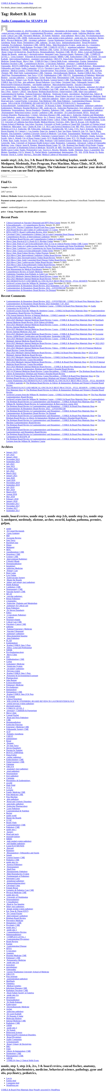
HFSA (86, 112)
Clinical (18, 145)
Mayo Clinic (80, 35)
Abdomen (79, 150)
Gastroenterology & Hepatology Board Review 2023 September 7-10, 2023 (37, 286)
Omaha (92, 136)
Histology (56, 35)
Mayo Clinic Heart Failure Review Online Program (27, 253)
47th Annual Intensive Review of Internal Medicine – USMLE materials (36, 315)
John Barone (32, 91)
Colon (70, 129)
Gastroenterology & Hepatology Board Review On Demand (31, 290)
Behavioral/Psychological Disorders (16, 84)
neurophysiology (47, 70)
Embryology (87, 80)
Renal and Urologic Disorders (18, 801)
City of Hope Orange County (34, 138)
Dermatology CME (31, 42)
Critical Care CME (14, 35)
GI (16, 131)
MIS (60, 147)
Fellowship (35, 129)
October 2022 (12, 469)
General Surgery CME (59, 80)
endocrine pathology (50, 98)
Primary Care (21, 80)
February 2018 (12, 499)
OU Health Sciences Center (87, 138)
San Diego (67, 131)
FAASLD (74, 136)
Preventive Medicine (31, 35)
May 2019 (10, 490)
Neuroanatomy (7, 112)
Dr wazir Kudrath (13, 1014)
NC (59, 145)
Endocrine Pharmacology (67, 108)
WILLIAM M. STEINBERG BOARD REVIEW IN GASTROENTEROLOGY (42, 103)
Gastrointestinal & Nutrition (12, 94)
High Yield (18, 73)
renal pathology (67, 35)
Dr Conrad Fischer (58, 87)
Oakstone (48, 73)
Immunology (92, 61)
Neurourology (15, 49)
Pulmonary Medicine (92, 96)
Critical (57, 119)
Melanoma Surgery (75, 119)
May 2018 (10, 497)
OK (64, 145)
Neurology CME (63, 52)
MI (29, 129)
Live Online (56, 82)
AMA (67, 122)
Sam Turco (32, 75)
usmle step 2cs (82, 45)
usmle (74, 33)
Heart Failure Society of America (68, 96)
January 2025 (11, 452)
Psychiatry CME (40, 47)
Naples (22, 150)
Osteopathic (6, 66)
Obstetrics (46, 110)
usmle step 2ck (80, 38)
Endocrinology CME (78, 56)
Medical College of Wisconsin (54, 154)
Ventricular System (60, 94)
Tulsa (13, 143)
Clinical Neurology (73, 68)
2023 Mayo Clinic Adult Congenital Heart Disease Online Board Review (36, 260)
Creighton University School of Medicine (39, 133)
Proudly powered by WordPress (47, 1090)
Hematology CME (19, 98)
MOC (3, 40)
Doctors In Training (84, 77)
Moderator (85, 133)
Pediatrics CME (92, 31)
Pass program (60, 70)
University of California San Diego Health (22, 122)
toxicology (50, 31)
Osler (83, 31)
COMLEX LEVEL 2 (57, 47)
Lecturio (70, 70)
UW (67, 136)
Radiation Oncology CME (12, 63)
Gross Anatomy (17, 56)
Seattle (71, 150)
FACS (21, 152)
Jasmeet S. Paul (55, 131)
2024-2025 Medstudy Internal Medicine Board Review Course (32, 276)
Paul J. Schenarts (87, 129)
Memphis (63, 150)
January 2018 (11, 501)
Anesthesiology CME (26, 105)
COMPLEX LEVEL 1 (16, 937)
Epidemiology (7, 108)
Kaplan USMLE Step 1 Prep (89, 73)
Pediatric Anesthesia (14, 734)
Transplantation (74, 133)
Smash (33, 87)
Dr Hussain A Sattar (52, 105)
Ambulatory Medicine (15, 664)
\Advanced (81, 143)
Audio (16, 140)
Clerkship (5, 45)
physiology (58, 112)
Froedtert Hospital (91, 119)
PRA (82, 126)
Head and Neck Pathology (17, 717)
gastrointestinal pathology (92, 110)
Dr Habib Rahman (46, 96)
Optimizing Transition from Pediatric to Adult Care (27, 274)
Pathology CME (57, 110)
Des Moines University (72, 147)
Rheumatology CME (66, 77)
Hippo (19, 42)
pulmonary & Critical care (17, 606)
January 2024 (11, 457)
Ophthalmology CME (53, 75)
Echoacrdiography (8, 105)
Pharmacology (24, 115)
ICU (73, 138)
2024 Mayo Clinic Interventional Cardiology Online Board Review (34, 255)
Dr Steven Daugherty (69, 49)
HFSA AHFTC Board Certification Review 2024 (26, 232)
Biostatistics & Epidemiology (67, 31)
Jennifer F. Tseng (98, 133)
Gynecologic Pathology (55, 63)
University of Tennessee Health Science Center (35, 143)
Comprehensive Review (34, 63)
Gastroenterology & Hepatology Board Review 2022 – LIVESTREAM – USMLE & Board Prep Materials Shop (53, 301)
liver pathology (85, 108)
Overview (60, 122)
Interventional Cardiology (89, 49)
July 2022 (10, 471)
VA (86, 131)
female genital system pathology (19, 909)
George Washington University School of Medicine (68, 40)
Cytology (34, 115)
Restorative (60, 143)
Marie (85, 147)
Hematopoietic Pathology (73, 105)
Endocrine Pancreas (79, 89)
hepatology (92, 38)
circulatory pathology (37, 40)
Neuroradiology (18, 110)
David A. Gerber (16, 154)
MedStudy (25, 89)
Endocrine (22, 129)
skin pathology (28, 82)
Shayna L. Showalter (32, 154)
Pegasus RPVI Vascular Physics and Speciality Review (29, 267)
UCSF (40, 75)
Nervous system (13, 671)
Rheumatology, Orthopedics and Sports (22, 853)
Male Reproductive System (63, 45)
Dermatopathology (18, 75)
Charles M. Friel (34, 126)
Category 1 (22, 131)
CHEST (23, 91)
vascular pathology (17, 77)
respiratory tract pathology (42, 59)
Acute (102, 119)
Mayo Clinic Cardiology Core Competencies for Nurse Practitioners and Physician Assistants (44, 248)
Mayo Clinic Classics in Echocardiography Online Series (29, 251)
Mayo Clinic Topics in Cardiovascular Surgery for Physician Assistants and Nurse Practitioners (45, 246)
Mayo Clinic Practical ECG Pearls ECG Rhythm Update (29, 241)
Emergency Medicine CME (40, 49)
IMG (9, 98)
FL (33, 152)
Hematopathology (47, 52)
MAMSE (74, 117)
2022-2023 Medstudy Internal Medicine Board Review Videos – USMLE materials (40, 348)
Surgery (15, 91)
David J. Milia (38, 140)
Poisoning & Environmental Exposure (41, 56)
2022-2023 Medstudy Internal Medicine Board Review (29, 279)
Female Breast (16, 61)
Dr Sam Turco (54, 42)
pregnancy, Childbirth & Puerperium (81, 63)
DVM (85, 152)
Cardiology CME (46, 112)
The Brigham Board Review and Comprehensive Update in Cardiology (35, 239)
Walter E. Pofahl (8, 136)
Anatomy (39, 105)
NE (29, 140)
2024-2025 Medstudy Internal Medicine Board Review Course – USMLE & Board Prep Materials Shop (49, 320)
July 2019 (10, 487)
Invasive (23, 140)
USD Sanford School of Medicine (68, 140)
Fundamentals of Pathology (83, 75)
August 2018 (11, 494)
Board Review (33, 52)
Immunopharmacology (71, 42)
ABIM (24, 38)
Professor (48, 140)
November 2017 (13, 506)
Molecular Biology (14, 1018)
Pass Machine (75, 80)
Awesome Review (12, 89)
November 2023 (13, 459)
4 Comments (72, 154)
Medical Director (48, 122)
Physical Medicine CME (17, 40)
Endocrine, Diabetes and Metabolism (87, 115)
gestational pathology (76, 47)
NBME (25, 49)
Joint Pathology (84, 66)
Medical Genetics (17, 70)
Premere (4, 73)
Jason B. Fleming (29, 145)
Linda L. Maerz (62, 117)
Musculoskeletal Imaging (62, 84)
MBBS (60, 56)
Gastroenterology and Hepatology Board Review (26, 432)
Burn (11, 140)
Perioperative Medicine (16, 960)
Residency (20, 136)
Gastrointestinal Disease (81, 101)
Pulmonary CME (82, 54)
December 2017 (12, 504)
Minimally (83, 136)
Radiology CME (82, 70)
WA (80, 152)
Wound (28, 152)
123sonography (23, 87)
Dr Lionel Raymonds (73, 112)
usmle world (11, 815)
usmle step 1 (65, 89)
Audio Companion (29, 68)
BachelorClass (87, 94)
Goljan (56, 49)
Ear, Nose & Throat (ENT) (66, 66)
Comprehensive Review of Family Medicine (24, 272)
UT (2, 122)
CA (43, 126)
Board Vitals (51, 77)
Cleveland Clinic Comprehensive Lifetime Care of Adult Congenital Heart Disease (40, 234)
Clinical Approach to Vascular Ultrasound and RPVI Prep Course (33, 223)
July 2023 (10, 464)
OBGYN (67, 75)
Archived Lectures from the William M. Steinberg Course (30, 283)
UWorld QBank (32, 70)
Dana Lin (44, 131)
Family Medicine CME (39, 66)
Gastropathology (98, 399)
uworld (35, 112)
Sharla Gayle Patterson (92, 140)
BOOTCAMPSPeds (20, 66)
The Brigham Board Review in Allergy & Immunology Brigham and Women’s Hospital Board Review (56, 368)
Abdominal (45, 129)
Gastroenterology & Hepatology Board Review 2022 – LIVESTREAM (36, 288)
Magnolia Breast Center (47, 145)
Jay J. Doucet (49, 117)
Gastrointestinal (54, 152)
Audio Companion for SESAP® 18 (24, 21)
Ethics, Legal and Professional (90, 52)
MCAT (73, 52)
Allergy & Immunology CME (18, 1051)
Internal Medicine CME (11, 38)
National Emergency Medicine (38, 94)
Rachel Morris (41, 152)
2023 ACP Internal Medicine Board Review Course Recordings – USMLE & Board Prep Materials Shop (49, 376)
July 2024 (10, 455)
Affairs (64, 119)
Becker (100, 38)
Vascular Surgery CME (27, 96)
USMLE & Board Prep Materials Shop (17, 3)
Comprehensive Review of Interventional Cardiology (28, 237)
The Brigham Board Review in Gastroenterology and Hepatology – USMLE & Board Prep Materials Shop (50, 402)
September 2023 (13, 462)
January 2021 (11, 476)
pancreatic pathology (62, 33)
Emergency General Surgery (53, 136)
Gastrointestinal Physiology (41, 33)
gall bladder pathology (41, 84)
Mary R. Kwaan (77, 122)
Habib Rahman (26, 47)
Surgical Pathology (97, 98)
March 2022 (11, 473)
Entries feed (11, 1081)
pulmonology (73, 61)
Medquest (18, 108)
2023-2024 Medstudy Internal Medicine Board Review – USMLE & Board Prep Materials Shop (46, 362)
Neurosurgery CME (82, 59)
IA (96, 152)
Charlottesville (57, 129)
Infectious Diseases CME (49, 115)
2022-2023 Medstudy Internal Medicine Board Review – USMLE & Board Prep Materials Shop (46, 353)
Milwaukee (16, 126)
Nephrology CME (30, 45)
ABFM (42, 45)
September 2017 (13, 511)
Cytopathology (32, 77)
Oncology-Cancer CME (54, 68)
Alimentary (31, 117)
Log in (9, 1078)
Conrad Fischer (20, 101)
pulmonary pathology (94, 105)
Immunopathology (8, 87)
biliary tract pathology (88, 91)
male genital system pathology (60, 38)
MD (11, 73)
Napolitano (12, 152)
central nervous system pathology (15, 33)
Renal (13, 42)
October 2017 (12, 508)
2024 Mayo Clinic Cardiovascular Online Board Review (29, 262)
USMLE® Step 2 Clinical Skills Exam (50, 61)
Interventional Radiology (19, 59)
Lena (12, 145)
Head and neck (7, 101)
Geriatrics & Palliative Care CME (45, 89)
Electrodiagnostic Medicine (64, 73)
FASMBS (36, 136)
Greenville (5, 143)
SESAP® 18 (51, 147)
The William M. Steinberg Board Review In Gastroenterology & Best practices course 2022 (53, 403)
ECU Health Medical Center (59, 138)
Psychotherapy (16, 45)
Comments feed (12, 1083)
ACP (52, 66)
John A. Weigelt (14, 138)
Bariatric (4, 133)
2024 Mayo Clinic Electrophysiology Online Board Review (30, 258)
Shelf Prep (5, 75)
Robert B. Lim (78, 131)
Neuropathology (83, 103)
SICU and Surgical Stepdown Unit (60, 126)
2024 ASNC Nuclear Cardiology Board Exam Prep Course (30, 227)
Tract (24, 126)
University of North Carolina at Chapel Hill (62, 124)
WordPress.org (12, 1085)
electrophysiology (36, 54)
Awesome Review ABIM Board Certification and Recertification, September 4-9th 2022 (54, 335)
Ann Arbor (29, 124)
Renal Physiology (89, 42)
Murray (40, 117)
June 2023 (10, 466)
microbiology (74, 94)
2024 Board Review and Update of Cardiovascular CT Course (32, 230)
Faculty (4, 138)
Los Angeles (33, 131)
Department (93, 147)
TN (76, 152)
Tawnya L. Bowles (50, 150)
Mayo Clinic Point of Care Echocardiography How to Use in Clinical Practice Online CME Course (47, 244)
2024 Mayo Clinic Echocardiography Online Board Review (31, 265)
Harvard (98, 70)
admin (10, 31)
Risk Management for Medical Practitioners (24, 269)
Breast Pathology (43, 82)
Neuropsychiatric (67, 54)
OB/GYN (58, 59)
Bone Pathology (63, 101)
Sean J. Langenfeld (92, 150)
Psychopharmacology (95, 35)
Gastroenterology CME (33, 73)
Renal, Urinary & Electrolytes (13, 52)
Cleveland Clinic (69, 82)
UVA (76, 129)
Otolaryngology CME (68, 91)
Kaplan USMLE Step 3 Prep (18, 645)
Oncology (39, 124)
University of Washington (17, 897)
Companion (71, 143)
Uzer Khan (62, 133)
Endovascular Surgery (37, 38)
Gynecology (33, 101)
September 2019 (13, 485)
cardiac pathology (72, 110)
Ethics (48, 45)
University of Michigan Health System (37, 119)
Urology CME (43, 87)
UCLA (41, 68)
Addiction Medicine (86, 33)
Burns (101, 152)
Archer (42, 77)
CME (66, 56)
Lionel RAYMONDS (10, 47)
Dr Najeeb (46, 35)
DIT (91, 70)
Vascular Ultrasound (82, 84)
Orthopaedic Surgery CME (88, 82)
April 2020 (10, 480)
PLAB (30, 80)
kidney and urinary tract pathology (74, 98)
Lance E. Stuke (13, 119)
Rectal (91, 152)
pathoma (43, 42)
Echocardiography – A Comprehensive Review (25, 225)
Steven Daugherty (33, 110)
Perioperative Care (34, 150)
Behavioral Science (23, 112)
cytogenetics (95, 45)
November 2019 (13, 483)
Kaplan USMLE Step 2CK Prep (20, 694)
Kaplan (83, 61)
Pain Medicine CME (47, 101)
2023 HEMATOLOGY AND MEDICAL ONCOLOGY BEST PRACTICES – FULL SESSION (47, 281)
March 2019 (11, 492)
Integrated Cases (51, 54)
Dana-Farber (68, 59)
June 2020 (10, 478)
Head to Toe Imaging (76, 87)
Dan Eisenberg (15, 133)
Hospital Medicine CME (33, 108)
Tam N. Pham (95, 131)
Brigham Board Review (48, 91)
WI (65, 129)
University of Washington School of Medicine (26, 147)
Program (4, 154)
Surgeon (99, 136)
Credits (28, 136)
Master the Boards (9, 54)
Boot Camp (11, 573)
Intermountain (67, 152)
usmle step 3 (23, 54)
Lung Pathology (8, 117)
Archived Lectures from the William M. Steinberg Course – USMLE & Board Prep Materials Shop (47, 306)
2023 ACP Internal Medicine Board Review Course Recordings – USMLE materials (41, 371)
